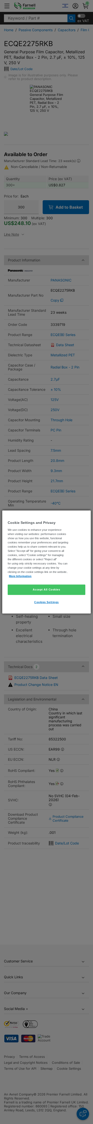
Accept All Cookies (46, 589)
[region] (46, 562)
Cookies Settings (46, 602)
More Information (20, 576)
